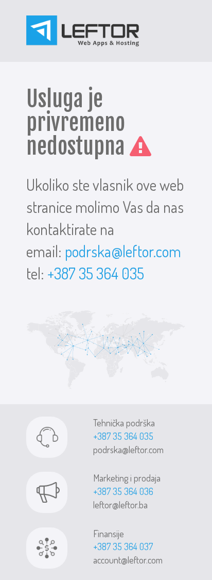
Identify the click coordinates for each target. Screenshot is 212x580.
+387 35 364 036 (123, 491)
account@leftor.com (128, 560)
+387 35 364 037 (123, 546)
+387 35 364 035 (95, 273)
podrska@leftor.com (123, 251)
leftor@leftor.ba (120, 504)
